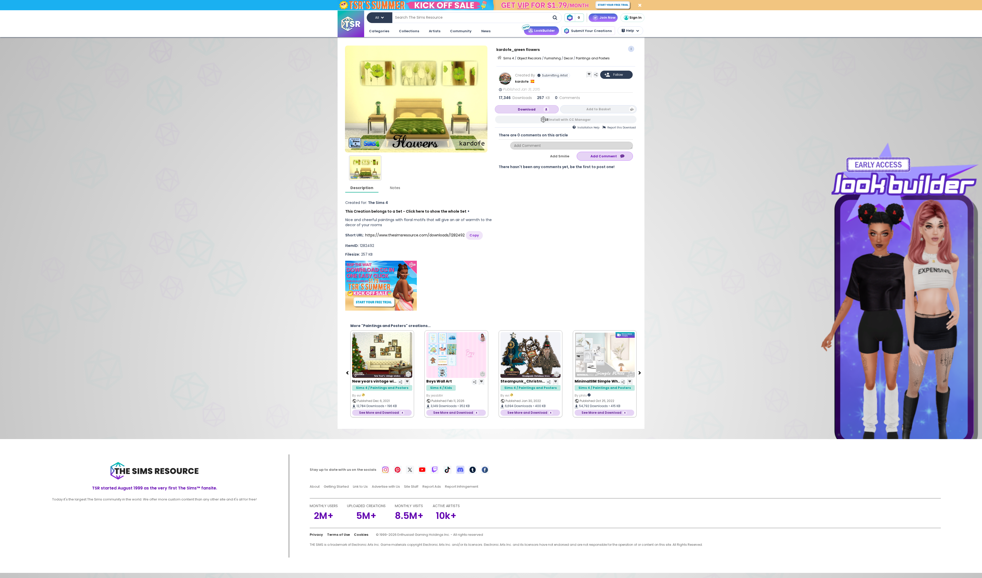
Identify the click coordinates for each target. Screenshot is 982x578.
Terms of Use (338, 534)
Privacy (316, 534)
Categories (379, 31)
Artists (434, 31)
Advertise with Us (386, 486)
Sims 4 (508, 58)
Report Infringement (461, 486)
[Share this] (596, 75)
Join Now (607, 17)
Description (361, 187)
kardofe (522, 81)
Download (526, 109)
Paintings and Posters (593, 58)
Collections (409, 31)
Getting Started (336, 486)
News (485, 31)
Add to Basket (598, 109)
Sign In (635, 17)
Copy (474, 235)
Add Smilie (559, 156)
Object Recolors (529, 58)
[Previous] (347, 372)
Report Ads (431, 486)
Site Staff (411, 486)
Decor (568, 58)
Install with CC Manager (570, 119)
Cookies (361, 534)
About (315, 486)
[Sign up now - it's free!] (381, 286)
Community (461, 31)
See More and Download (379, 412)
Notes (395, 187)
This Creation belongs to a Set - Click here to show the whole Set (405, 211)
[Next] (640, 372)
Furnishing (552, 58)
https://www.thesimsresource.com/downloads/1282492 (415, 235)
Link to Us (360, 486)
